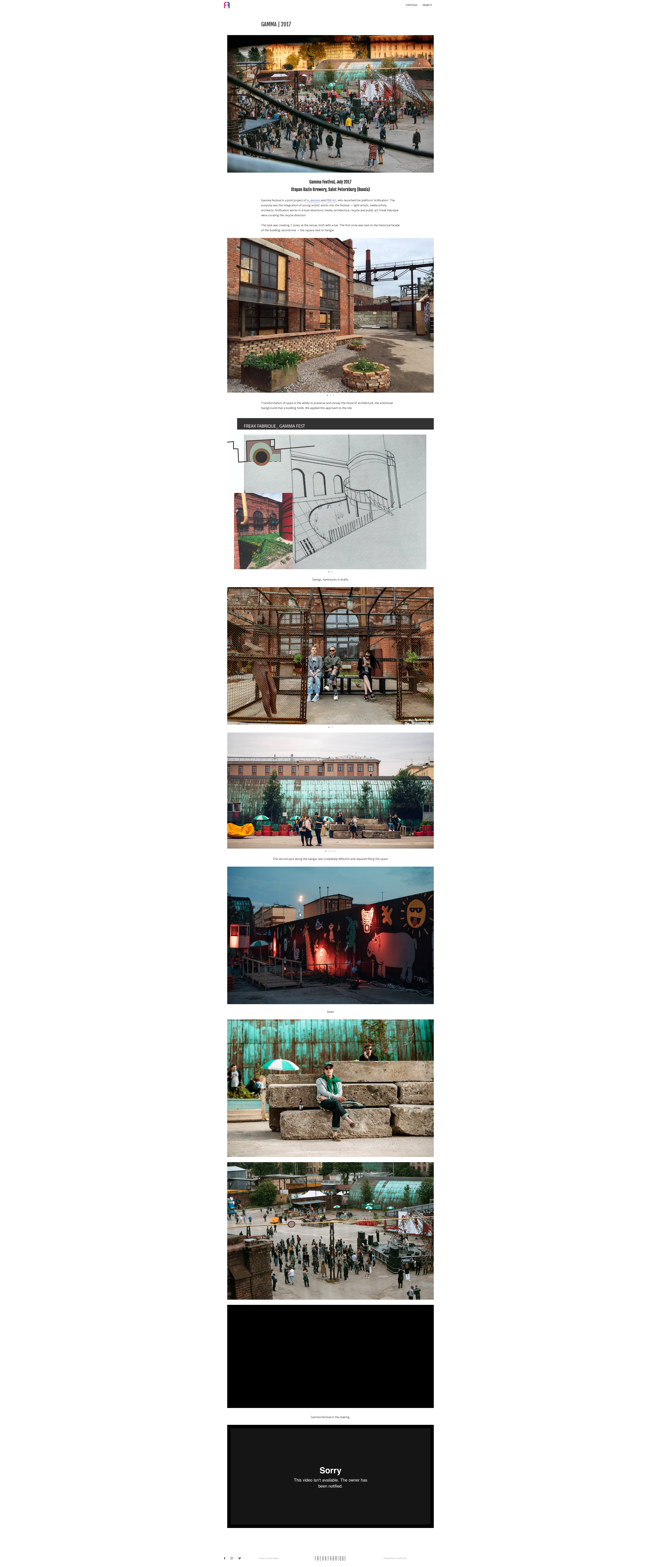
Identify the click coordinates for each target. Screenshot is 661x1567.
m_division (313, 200)
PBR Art (331, 200)
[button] (430, 315)
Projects (427, 5)
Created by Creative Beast (268, 1558)
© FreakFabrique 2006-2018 (395, 1558)
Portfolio (411, 5)
